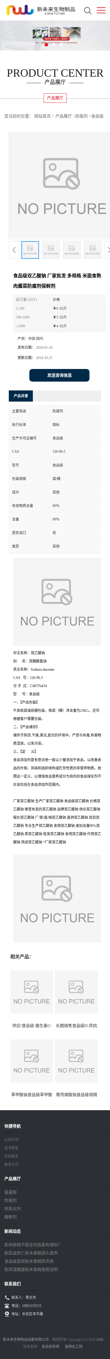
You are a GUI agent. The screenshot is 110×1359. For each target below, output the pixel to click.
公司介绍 (11, 1140)
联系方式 (11, 1164)
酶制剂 (10, 1217)
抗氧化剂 (12, 1209)
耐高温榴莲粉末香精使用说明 (31, 1269)
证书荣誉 (11, 1148)
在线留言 (11, 1156)
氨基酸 (10, 1192)
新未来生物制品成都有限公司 (26, 1340)
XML (100, 1340)
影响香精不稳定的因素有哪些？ (33, 1245)
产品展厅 (63, 116)
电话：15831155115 (26, 1306)
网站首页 (42, 116)
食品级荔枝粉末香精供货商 (29, 1261)
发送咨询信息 (59, 375)
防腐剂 (81, 116)
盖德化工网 (73, 1347)
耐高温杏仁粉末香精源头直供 (31, 1253)
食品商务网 (50, 1347)
